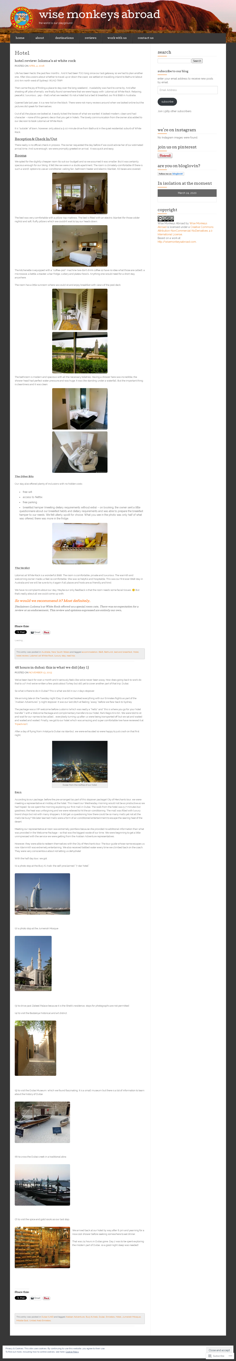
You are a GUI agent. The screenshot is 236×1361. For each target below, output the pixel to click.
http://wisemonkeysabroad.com (177, 241)
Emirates (110, 1317)
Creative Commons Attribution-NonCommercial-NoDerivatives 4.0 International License (186, 231)
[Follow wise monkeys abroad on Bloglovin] (171, 173)
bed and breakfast (123, 652)
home (20, 38)
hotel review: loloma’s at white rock (45, 61)
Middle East (22, 1320)
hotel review (22, 655)
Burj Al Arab (92, 1317)
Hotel (135, 652)
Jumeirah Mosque (131, 1317)
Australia (45, 652)
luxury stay (60, 655)
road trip (71, 655)
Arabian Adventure (75, 1317)
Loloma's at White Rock (41, 655)
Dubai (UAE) (47, 1317)
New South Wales (60, 652)
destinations (64, 38)
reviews (90, 38)
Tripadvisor (21, 724)
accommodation (90, 652)
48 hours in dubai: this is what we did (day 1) (52, 667)
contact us (146, 38)
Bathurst (108, 652)
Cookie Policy (72, 1352)
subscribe (167, 101)
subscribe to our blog (173, 71)
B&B (101, 652)
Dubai (102, 1317)
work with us (117, 38)
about (39, 38)
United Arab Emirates (40, 1320)
